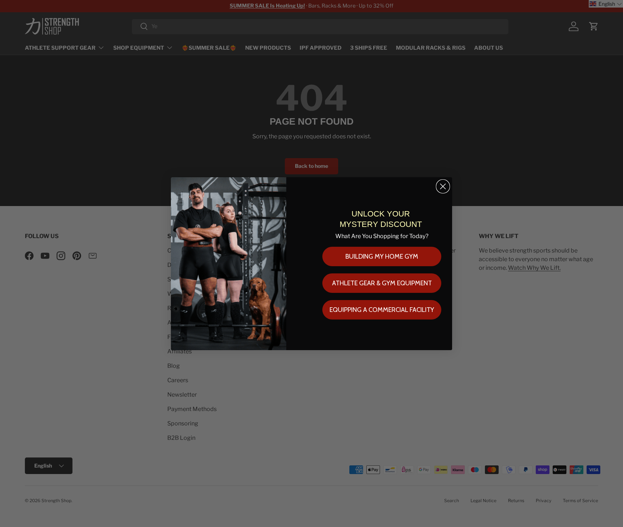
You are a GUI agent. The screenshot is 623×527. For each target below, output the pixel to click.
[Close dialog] (443, 186)
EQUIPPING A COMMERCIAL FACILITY (382, 310)
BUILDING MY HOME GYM (381, 256)
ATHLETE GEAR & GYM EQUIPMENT (382, 283)
